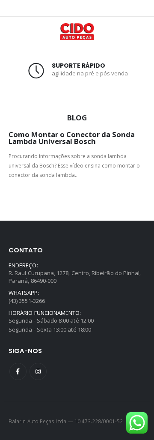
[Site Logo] (77, 31)
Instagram (38, 371)
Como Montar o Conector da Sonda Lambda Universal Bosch (72, 138)
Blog (77, 118)
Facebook (18, 371)
